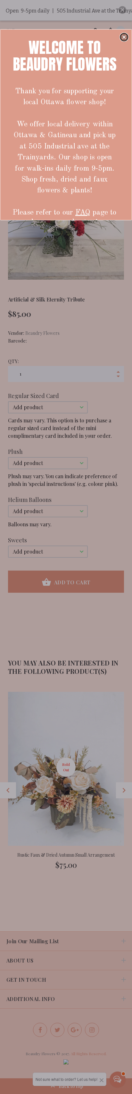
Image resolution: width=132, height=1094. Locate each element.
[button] (124, 37)
